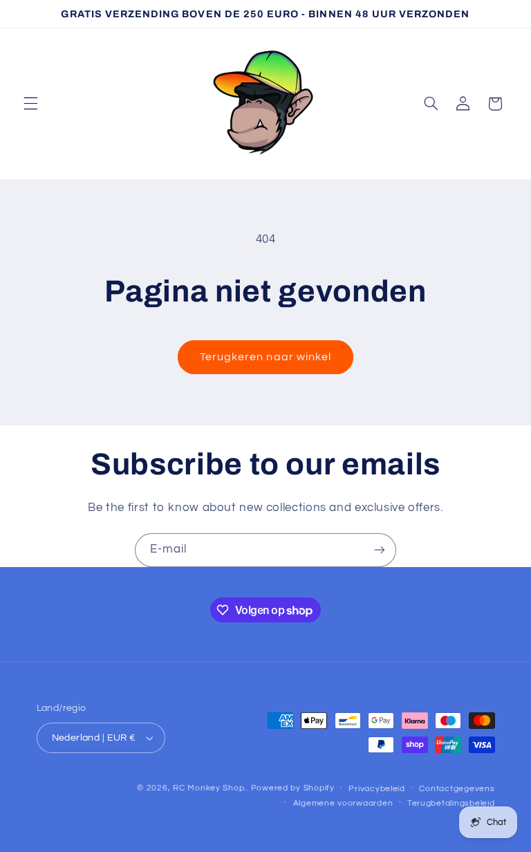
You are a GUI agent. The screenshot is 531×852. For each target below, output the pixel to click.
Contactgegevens (456, 789)
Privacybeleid (376, 789)
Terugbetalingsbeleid (451, 803)
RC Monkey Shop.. (210, 788)
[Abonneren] (379, 550)
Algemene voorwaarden (343, 803)
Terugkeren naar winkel (265, 356)
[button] (30, 104)
